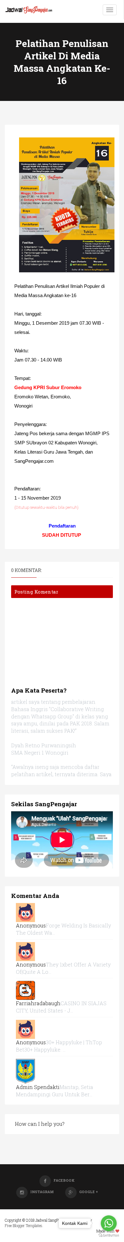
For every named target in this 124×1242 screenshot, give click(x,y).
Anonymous (31, 925)
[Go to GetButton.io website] (109, 1235)
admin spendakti (37, 1087)
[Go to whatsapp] (109, 1223)
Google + (88, 1191)
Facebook (64, 1180)
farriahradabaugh (38, 1003)
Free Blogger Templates (23, 1225)
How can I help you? (40, 1123)
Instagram (42, 1191)
